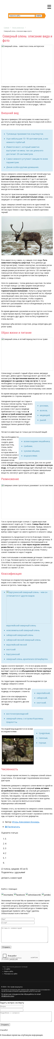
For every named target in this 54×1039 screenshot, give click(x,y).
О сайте (7, 969)
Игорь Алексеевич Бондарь (25, 822)
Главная (6, 27)
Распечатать (13, 826)
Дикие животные (18, 27)
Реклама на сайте (10, 974)
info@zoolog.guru (7, 996)
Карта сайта (8, 971)
